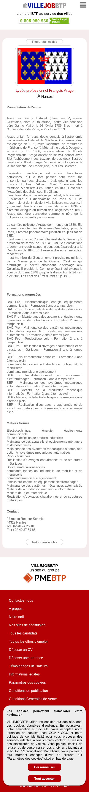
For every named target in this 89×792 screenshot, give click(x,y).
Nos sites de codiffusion (27, 625)
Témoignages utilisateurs (28, 666)
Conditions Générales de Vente (33, 699)
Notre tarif (16, 617)
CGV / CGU (58, 733)
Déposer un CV (21, 650)
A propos (15, 609)
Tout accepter (44, 778)
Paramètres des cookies (27, 682)
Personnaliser (44, 767)
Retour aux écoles (44, 41)
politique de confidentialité (25, 736)
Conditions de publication (28, 691)
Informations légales (24, 674)
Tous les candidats (23, 633)
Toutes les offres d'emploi (28, 641)
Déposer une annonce (26, 658)
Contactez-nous (21, 600)
